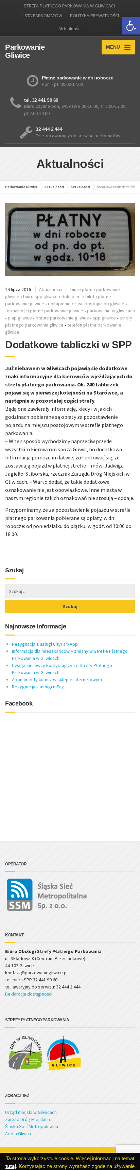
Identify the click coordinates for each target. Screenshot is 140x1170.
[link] (131, 25)
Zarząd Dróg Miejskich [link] (27, 1119)
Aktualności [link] (70, 28)
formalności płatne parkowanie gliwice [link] (44, 311)
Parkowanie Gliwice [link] (21, 187)
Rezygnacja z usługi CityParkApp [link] (45, 644)
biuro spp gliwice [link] (40, 296)
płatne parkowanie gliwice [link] (62, 318)
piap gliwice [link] (20, 318)
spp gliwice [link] (104, 318)
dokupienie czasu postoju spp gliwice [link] (86, 304)
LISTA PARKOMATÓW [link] (41, 16)
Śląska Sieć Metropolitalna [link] (31, 1126)
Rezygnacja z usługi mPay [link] (38, 687)
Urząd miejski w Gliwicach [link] (31, 1112)
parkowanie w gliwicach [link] (111, 311)
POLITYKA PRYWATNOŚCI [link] (94, 16)
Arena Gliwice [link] (19, 1133)
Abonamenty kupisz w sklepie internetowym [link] (57, 679)
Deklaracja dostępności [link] (28, 994)
